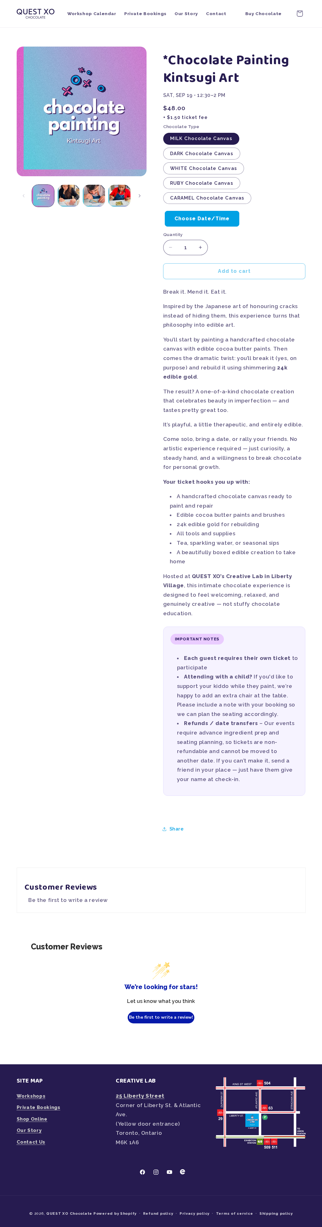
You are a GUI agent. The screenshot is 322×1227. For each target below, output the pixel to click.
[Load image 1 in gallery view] (43, 196)
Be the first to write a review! (161, 1017)
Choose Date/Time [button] (202, 219)
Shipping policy (276, 1213)
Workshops (31, 1096)
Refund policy (158, 1213)
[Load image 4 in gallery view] (119, 196)
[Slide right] (140, 196)
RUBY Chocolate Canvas (201, 183)
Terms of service (234, 1213)
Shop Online (32, 1119)
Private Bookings (38, 1107)
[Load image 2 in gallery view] (69, 196)
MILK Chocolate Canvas (201, 138)
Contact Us (31, 1142)
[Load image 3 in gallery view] (94, 196)
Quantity (173, 234)
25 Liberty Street (140, 1096)
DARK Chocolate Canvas (201, 153)
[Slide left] (24, 196)
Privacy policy (194, 1213)
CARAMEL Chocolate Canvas (207, 197)
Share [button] (176, 828)
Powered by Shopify (114, 1213)
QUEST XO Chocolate (69, 1213)
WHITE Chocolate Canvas (203, 168)
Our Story (29, 1130)
